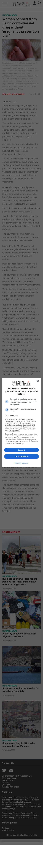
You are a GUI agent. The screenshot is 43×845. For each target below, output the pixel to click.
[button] (21, 415)
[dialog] (21, 422)
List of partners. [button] (14, 431)
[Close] (37, 380)
